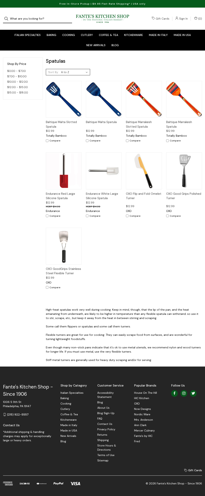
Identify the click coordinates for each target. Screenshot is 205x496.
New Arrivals (96, 45)
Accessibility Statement (105, 395)
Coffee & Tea (108, 35)
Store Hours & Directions (106, 447)
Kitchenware (133, 35)
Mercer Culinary (144, 430)
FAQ (99, 418)
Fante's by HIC (143, 436)
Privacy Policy (106, 429)
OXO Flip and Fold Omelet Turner (143, 196)
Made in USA (182, 35)
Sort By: (53, 72)
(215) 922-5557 (18, 414)
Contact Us (104, 424)
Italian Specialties (27, 35)
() (199, 18)
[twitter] (193, 393)
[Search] (7, 18)
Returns (102, 434)
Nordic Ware (142, 414)
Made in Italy (158, 35)
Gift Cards (162, 18)
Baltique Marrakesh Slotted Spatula (139, 124)
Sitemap (103, 460)
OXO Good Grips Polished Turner (183, 196)
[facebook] (174, 393)
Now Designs (142, 409)
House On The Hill (145, 393)
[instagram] (184, 393)
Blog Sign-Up (106, 413)
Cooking (68, 35)
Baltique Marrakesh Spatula (179, 124)
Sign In (183, 18)
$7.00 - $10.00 (17, 76)
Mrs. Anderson (143, 419)
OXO (137, 403)
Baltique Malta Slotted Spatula (61, 124)
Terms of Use (106, 455)
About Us (103, 408)
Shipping (103, 440)
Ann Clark (140, 425)
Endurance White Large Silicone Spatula (102, 196)
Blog (115, 45)
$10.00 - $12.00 (17, 81)
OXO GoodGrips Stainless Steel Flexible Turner (63, 271)
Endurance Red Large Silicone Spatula (60, 196)
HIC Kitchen (141, 398)
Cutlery (87, 35)
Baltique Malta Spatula (101, 122)
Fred (137, 441)
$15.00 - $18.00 (17, 92)
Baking (51, 35)
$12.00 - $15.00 (17, 87)
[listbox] (75, 72)
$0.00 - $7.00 (16, 71)
